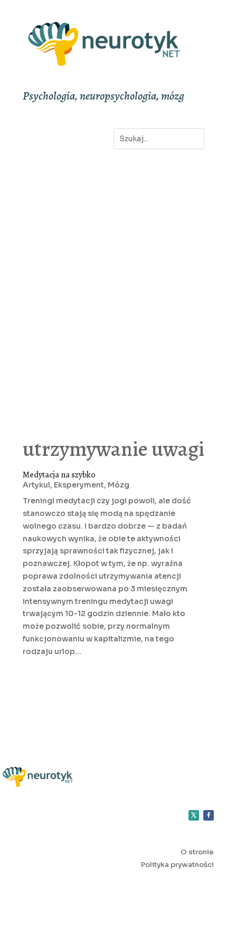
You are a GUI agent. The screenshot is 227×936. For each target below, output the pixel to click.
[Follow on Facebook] (208, 815)
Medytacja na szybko (59, 475)
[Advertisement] (113, 282)
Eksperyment (79, 485)
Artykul (36, 485)
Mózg (118, 485)
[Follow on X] (193, 815)
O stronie (197, 851)
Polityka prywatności (177, 864)
